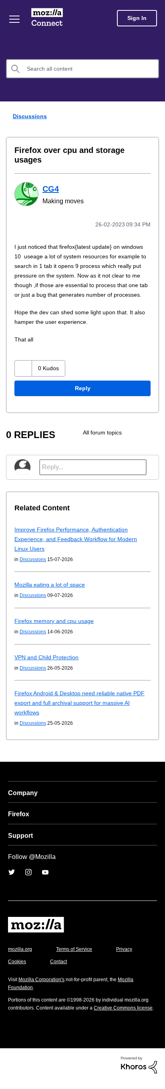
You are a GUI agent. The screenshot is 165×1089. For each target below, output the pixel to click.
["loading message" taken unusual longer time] (151, 432)
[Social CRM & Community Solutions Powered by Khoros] (139, 1064)
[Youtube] (45, 872)
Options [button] (154, 116)
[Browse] (14, 19)
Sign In (137, 18)
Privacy (124, 949)
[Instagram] (28, 872)
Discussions (30, 116)
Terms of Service (74, 949)
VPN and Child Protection (46, 657)
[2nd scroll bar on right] (135, 432)
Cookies (17, 961)
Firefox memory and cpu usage (54, 621)
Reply (83, 388)
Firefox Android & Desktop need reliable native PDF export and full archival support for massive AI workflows (79, 703)
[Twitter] (11, 872)
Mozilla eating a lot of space (49, 584)
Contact (58, 961)
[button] (23, 368)
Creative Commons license (123, 1008)
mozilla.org (20, 949)
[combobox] (82, 68)
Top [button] (10, 1062)
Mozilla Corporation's (41, 979)
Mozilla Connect (47, 18)
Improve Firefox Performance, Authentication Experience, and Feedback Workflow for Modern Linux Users (75, 539)
